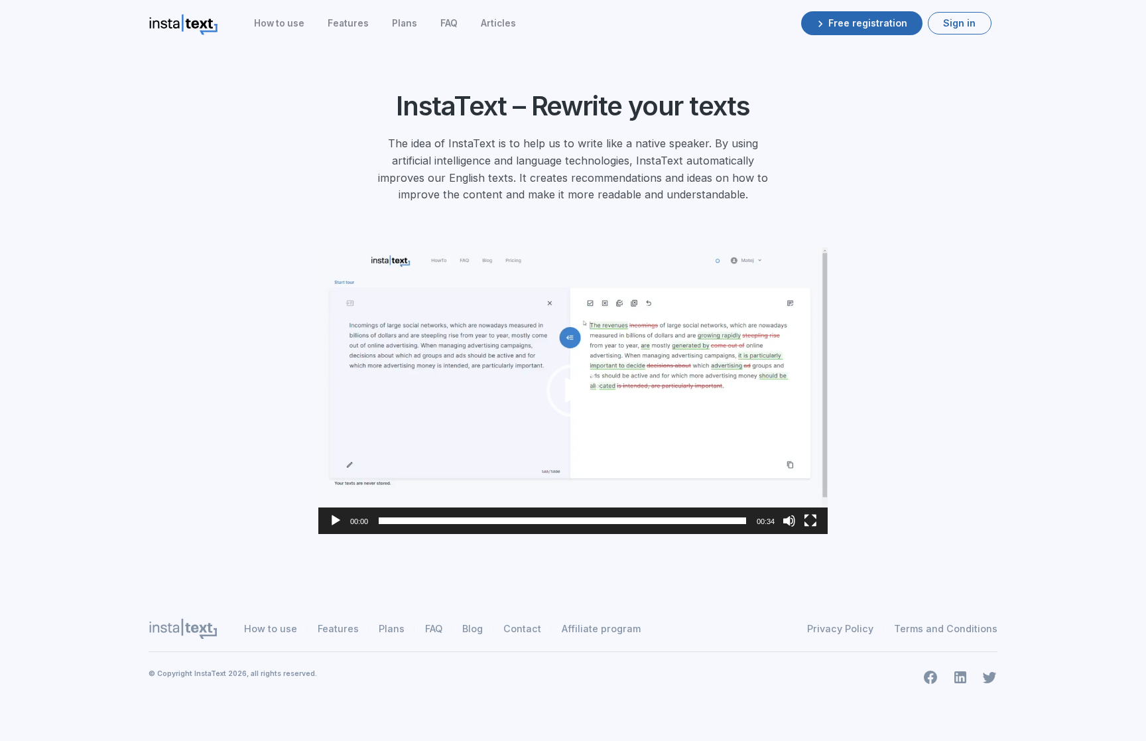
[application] (573, 390)
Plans (404, 23)
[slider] (562, 520)
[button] (573, 390)
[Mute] (789, 520)
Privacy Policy (840, 628)
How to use (279, 23)
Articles (498, 23)
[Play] (335, 520)
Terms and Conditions (945, 628)
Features (348, 23)
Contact (522, 628)
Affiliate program (601, 628)
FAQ (449, 23)
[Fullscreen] (810, 520)
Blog (472, 628)
